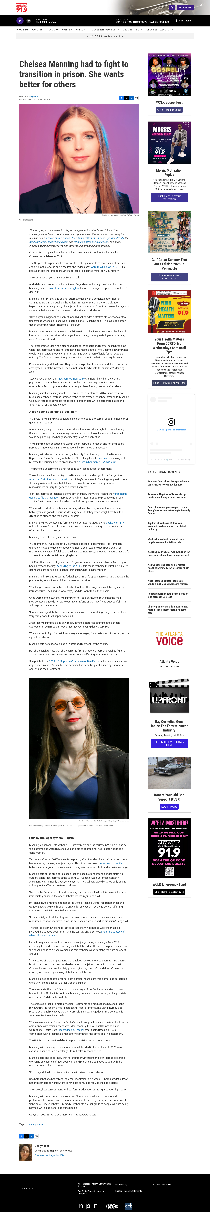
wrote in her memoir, (97, 461)
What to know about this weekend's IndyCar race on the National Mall (166, 541)
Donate (186, 7)
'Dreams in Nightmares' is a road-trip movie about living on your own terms (167, 496)
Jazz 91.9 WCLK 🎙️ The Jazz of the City (168, 459)
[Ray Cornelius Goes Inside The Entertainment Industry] (169, 696)
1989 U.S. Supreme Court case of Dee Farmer (74, 661)
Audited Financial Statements (128, 1191)
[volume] (28, 21)
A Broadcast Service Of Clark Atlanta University (94, 1185)
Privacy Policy (121, 1185)
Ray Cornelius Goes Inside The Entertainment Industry (169, 725)
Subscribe (151, 30)
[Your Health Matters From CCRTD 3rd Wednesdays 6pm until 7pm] (169, 311)
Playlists (37, 30)
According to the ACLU (69, 565)
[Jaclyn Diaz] (25, 1152)
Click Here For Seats (169, 109)
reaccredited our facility (71, 1029)
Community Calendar (61, 30)
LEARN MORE (169, 806)
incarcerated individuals (71, 378)
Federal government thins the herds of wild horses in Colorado (168, 595)
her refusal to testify (110, 863)
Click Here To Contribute (169, 891)
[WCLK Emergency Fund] (169, 848)
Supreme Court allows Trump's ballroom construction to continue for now (168, 483)
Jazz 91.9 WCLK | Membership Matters (105, 36)
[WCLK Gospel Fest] (169, 74)
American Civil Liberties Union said (48, 479)
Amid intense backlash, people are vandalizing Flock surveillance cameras (168, 582)
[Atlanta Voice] (169, 639)
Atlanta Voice (169, 661)
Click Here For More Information (169, 277)
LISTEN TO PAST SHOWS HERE (169, 743)
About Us (165, 30)
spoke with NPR (115, 522)
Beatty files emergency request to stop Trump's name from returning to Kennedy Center (169, 510)
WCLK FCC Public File (162, 1185)
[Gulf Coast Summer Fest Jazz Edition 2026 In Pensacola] (169, 232)
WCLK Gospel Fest (169, 102)
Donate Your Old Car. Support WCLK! (169, 797)
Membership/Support (104, 30)
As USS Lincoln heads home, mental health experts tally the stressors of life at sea (168, 568)
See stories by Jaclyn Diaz (50, 1155)
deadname (104, 458)
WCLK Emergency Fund (169, 884)
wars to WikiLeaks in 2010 (105, 266)
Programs (22, 30)
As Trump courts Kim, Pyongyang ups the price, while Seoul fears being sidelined (169, 553)
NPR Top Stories (36, 1124)
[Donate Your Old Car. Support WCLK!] (169, 773)
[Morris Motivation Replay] (169, 143)
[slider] (33, 20)
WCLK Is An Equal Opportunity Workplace (91, 1192)
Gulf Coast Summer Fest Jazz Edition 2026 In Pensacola (169, 264)
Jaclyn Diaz (33, 96)
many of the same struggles (63, 288)
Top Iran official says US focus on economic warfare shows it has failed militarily (167, 526)
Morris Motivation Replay (169, 172)
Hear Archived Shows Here (169, 382)
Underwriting (131, 30)
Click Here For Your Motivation (169, 197)
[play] (20, 20)
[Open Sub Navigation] (45, 30)
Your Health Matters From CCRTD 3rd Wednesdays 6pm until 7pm (169, 345)
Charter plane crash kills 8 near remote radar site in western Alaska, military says (168, 609)
